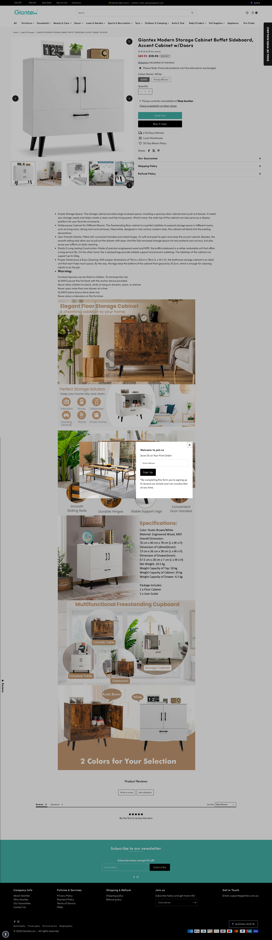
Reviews (3, 687)
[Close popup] (189, 444)
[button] (5, 934)
